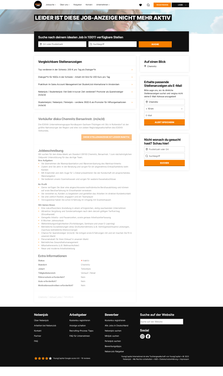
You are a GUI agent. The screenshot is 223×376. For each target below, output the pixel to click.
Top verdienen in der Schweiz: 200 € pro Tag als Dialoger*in (67, 69)
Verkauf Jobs (55, 297)
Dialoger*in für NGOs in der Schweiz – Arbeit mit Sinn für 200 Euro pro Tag (74, 77)
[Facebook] (148, 336)
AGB (156, 359)
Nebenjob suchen (113, 330)
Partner (37, 336)
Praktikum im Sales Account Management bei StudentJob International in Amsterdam (78, 84)
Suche (155, 44)
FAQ (36, 341)
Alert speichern (164, 122)
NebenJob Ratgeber (114, 351)
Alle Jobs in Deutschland (116, 325)
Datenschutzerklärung (169, 359)
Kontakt (89, 4)
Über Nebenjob (41, 320)
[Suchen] (148, 4)
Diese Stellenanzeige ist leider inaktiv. (106, 137)
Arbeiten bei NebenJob (45, 325)
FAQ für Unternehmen (79, 336)
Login (180, 5)
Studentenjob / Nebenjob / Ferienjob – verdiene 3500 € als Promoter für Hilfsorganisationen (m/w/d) (82, 104)
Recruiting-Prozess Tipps (81, 330)
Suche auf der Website (157, 315)
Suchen (164, 163)
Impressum (184, 359)
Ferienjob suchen (113, 341)
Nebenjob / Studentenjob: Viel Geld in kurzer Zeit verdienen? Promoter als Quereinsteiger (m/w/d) (80, 93)
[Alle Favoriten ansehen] (141, 4)
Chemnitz (42, 297)
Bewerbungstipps (113, 346)
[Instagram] (143, 336)
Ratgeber (78, 4)
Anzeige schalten (77, 325)
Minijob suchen (112, 336)
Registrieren (162, 5)
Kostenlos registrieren (79, 320)
